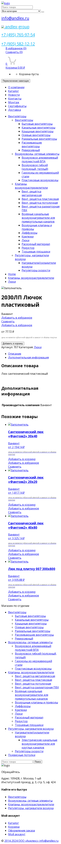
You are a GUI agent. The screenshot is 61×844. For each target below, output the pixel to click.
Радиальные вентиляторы (39, 139)
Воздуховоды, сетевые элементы (37, 154)
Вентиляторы (17, 116)
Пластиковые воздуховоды (40, 180)
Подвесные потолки (21, 755)
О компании (16, 87)
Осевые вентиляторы (36, 135)
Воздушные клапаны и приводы (36, 702)
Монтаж (13, 102)
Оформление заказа (21, 830)
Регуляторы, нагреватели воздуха (31, 729)
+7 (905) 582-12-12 (18, 43)
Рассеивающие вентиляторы (32, 144)
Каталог (13, 91)
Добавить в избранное (16, 318)
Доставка (14, 110)
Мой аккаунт (16, 834)
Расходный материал (36, 244)
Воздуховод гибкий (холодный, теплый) (35, 167)
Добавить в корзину (13, 343)
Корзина (13, 827)
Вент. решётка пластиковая (40, 199)
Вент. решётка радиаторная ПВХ (37, 687)
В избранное (16, 48)
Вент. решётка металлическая (32, 193)
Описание (14, 354)
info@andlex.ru (15, 18)
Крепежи (28, 236)
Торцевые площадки (36, 251)
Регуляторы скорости (36, 270)
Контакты (14, 98)
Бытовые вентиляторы (37, 124)
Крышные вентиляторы (37, 131)
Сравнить (14, 52)
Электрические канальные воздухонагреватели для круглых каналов (39, 743)
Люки (25, 240)
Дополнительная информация (28, 357)
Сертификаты (17, 106)
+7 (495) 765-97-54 (18, 34)
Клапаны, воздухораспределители (31, 186)
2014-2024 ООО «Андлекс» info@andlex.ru (31, 841)
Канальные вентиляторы (38, 127)
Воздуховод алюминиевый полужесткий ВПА (40, 159)
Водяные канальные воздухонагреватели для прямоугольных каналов (38, 217)
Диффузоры (29, 233)
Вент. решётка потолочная (40, 203)
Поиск (38, 761)
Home (12, 274)
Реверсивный (31, 150)
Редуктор (28, 248)
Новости (14, 95)
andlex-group (16, 26)
